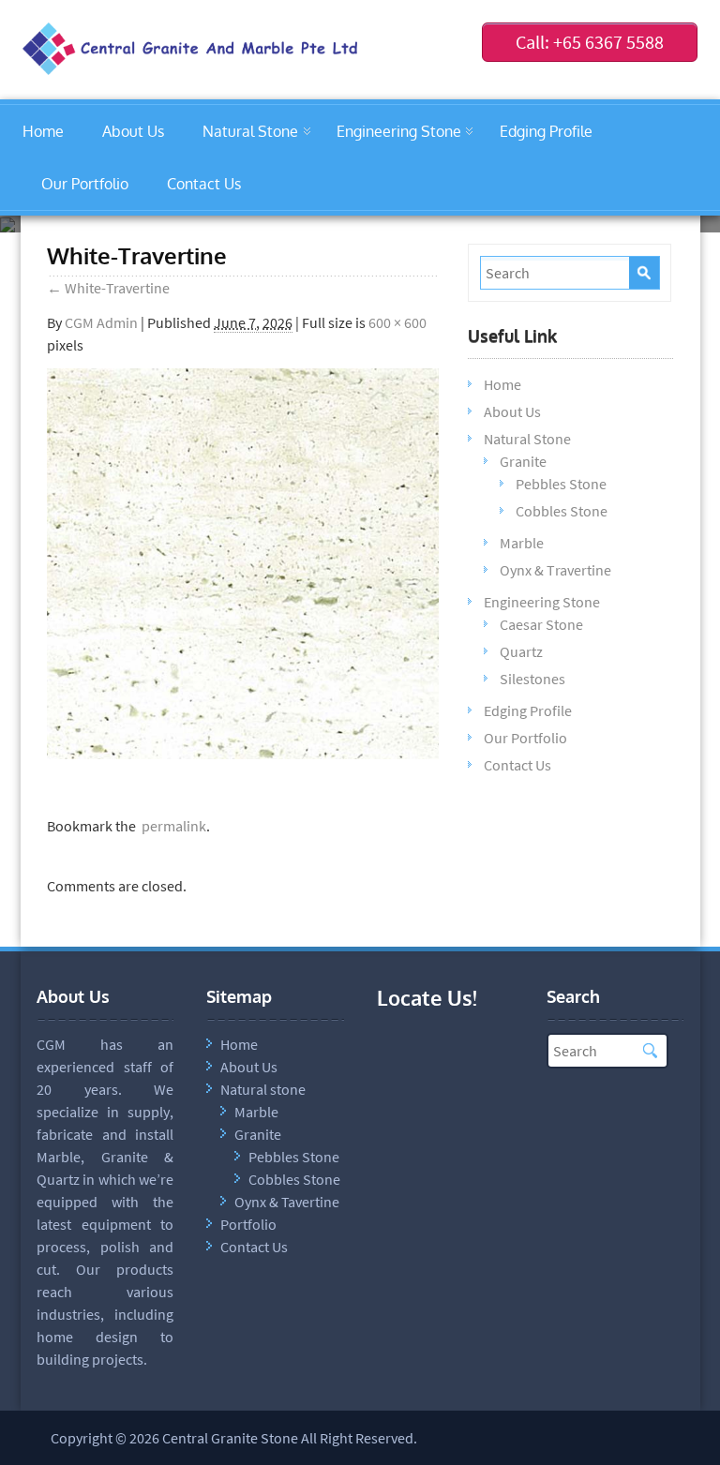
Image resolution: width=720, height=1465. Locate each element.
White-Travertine (108, 287)
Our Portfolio (84, 183)
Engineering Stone (399, 131)
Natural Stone (250, 131)
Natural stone (263, 1089)
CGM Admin (101, 322)
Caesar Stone (541, 624)
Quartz (521, 651)
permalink (171, 825)
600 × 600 (397, 322)
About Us (133, 131)
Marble (522, 542)
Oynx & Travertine (555, 570)
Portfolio (248, 1224)
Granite (523, 461)
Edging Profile (546, 131)
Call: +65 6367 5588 (590, 41)
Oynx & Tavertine (286, 1201)
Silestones (532, 678)
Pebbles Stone (561, 483)
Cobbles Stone (562, 510)
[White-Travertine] (243, 753)
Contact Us (204, 183)
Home (43, 131)
